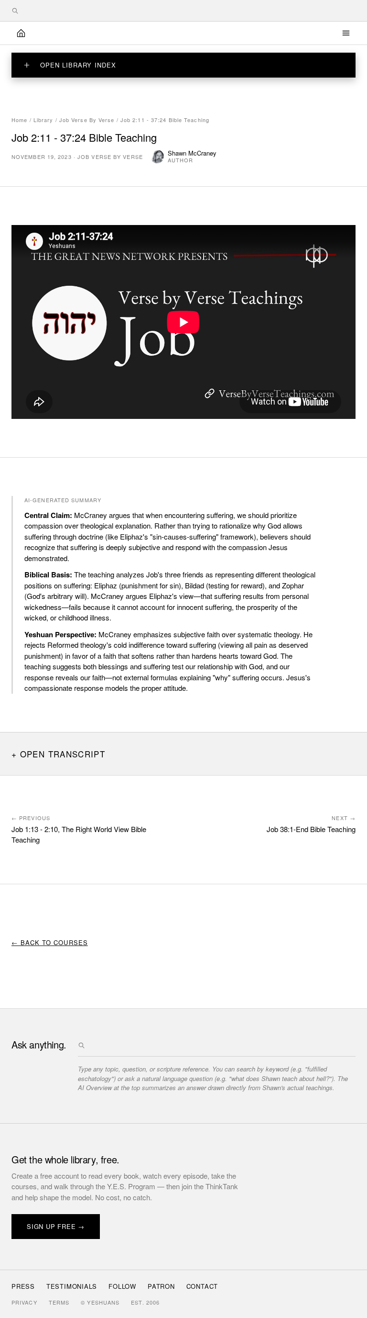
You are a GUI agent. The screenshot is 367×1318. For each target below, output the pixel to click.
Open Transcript (62, 754)
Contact (202, 1286)
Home (19, 120)
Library (43, 120)
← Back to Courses (49, 942)
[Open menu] (346, 33)
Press (23, 1286)
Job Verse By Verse (87, 120)
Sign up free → (56, 1226)
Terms (59, 1302)
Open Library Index (78, 64)
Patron (161, 1286)
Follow (122, 1286)
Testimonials (71, 1286)
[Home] (21, 33)
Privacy (24, 1302)
